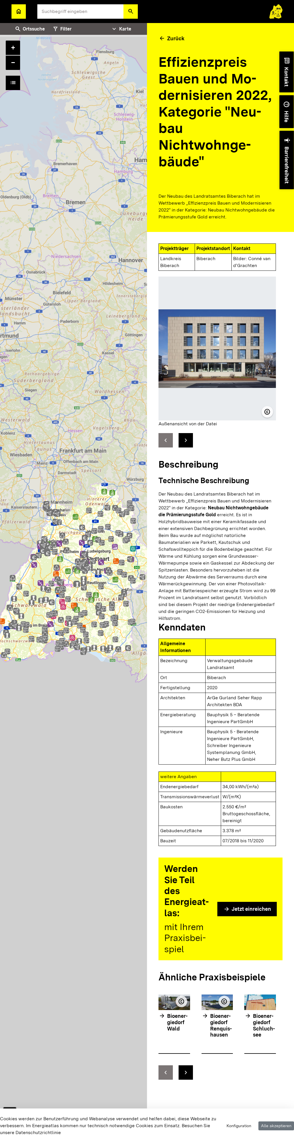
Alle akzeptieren (276, 1125)
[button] (130, 11)
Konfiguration (239, 1125)
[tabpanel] (73, 583)
